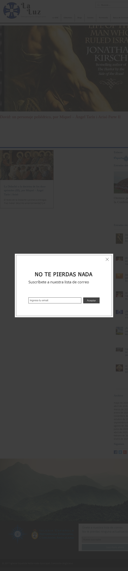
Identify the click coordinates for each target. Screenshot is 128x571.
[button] (107, 259)
